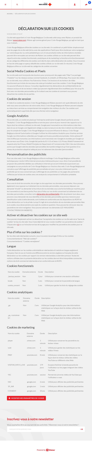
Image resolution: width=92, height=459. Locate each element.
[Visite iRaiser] (46, 450)
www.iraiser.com (19, 40)
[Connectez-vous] (75, 4)
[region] (46, 279)
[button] (6, 4)
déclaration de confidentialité (48, 194)
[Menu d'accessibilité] (89, 2)
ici (18, 224)
